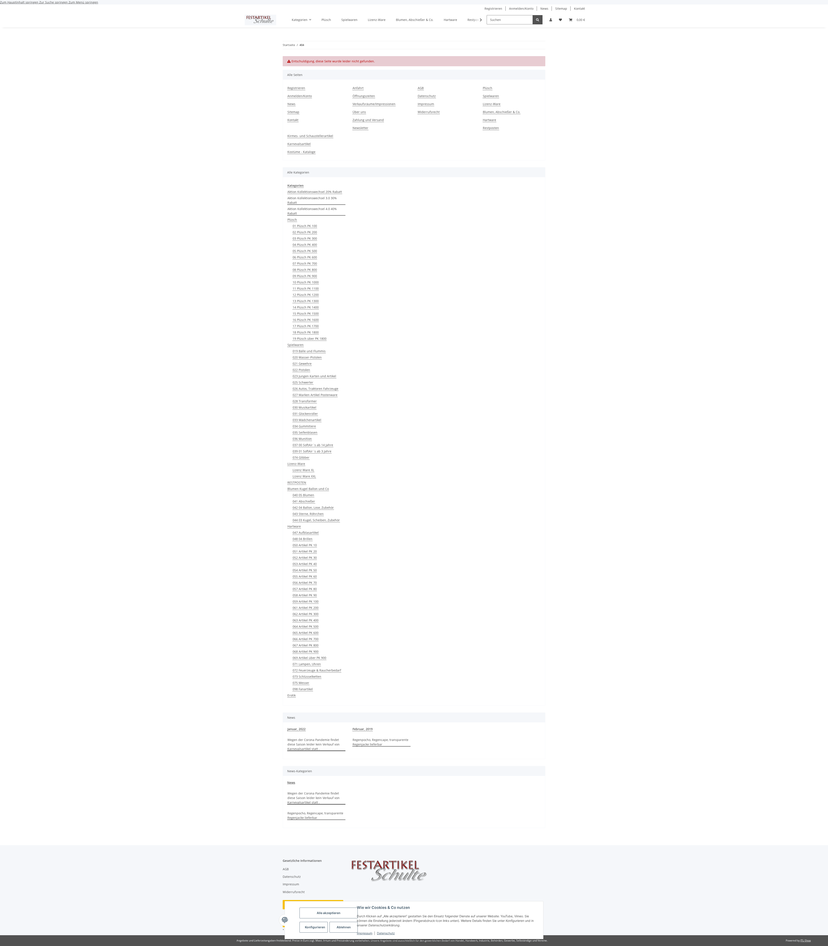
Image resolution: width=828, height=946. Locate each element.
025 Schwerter (303, 382)
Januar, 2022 (296, 729)
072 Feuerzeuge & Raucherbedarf (317, 670)
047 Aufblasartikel (306, 533)
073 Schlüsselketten (307, 676)
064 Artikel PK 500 (305, 626)
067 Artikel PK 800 (305, 645)
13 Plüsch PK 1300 (306, 301)
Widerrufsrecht (429, 112)
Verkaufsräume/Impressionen (374, 104)
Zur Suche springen (54, 2)
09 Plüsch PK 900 (305, 276)
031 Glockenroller (305, 414)
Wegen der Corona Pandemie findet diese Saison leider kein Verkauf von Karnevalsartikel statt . (313, 744)
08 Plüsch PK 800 (305, 270)
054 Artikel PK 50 (305, 570)
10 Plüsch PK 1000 (306, 282)
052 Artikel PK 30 (305, 558)
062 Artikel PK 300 (305, 614)
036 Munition (302, 439)
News (544, 8)
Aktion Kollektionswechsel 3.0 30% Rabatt (312, 200)
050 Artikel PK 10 (305, 545)
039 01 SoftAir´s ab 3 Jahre (312, 451)
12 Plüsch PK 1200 (306, 295)
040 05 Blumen (303, 495)
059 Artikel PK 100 (305, 601)
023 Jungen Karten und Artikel (314, 376)
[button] (550, 19)
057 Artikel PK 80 (305, 589)
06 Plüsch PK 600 (305, 257)
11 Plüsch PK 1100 (306, 288)
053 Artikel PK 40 (305, 564)
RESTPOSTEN (296, 482)
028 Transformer (305, 401)
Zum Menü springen (83, 2)
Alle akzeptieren (328, 913)
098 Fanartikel (303, 689)
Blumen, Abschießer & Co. (414, 20)
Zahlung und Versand (368, 120)
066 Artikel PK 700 (305, 639)
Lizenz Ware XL (303, 470)
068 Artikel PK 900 (305, 651)
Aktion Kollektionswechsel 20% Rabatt (314, 192)
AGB (421, 88)
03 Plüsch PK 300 (305, 238)
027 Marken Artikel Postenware (315, 395)
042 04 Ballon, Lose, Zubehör (313, 507)
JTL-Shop (805, 940)
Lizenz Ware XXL (304, 476)
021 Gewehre (302, 364)
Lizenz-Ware (377, 20)
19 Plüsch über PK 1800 (309, 338)
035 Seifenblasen (305, 432)
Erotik (291, 695)
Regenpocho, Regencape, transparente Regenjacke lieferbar (380, 742)
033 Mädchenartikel (307, 420)
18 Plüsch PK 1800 (306, 332)
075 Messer (301, 683)
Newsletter (360, 128)
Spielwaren (349, 20)
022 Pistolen (301, 370)
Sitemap (561, 8)
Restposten (491, 128)
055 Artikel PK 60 (305, 576)
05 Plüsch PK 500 (305, 251)
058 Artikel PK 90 (305, 595)
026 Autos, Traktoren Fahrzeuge (315, 389)
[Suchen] (538, 19)
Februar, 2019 (363, 729)
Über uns (359, 112)
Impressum (364, 933)
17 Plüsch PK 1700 (306, 326)
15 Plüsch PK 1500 (306, 313)
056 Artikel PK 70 (305, 583)
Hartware (450, 20)
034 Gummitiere (304, 426)
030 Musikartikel (304, 407)
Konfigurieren (315, 927)
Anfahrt (358, 88)
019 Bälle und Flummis (309, 351)
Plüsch (326, 20)
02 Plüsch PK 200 (305, 232)
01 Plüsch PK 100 (305, 226)
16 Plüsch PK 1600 (306, 320)
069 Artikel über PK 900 (309, 658)
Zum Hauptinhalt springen (19, 2)
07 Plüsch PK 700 (305, 263)
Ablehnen (344, 927)
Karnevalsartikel (299, 144)
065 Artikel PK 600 (305, 633)
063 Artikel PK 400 (305, 620)
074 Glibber (301, 457)
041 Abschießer (304, 501)
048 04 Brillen (302, 539)
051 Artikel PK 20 (305, 551)
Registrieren (493, 8)
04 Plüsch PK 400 (305, 245)
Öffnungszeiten (364, 96)
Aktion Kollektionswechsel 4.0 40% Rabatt (312, 211)
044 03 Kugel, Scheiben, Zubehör (316, 520)
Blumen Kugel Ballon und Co (308, 489)
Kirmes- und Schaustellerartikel (310, 136)
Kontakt (579, 8)
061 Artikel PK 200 (305, 608)
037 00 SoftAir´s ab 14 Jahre (313, 445)
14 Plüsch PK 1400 (306, 307)
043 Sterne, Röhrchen (308, 514)
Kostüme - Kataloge (301, 152)
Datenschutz (386, 933)
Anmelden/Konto (521, 8)
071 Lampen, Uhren (307, 664)
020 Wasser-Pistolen (307, 357)
